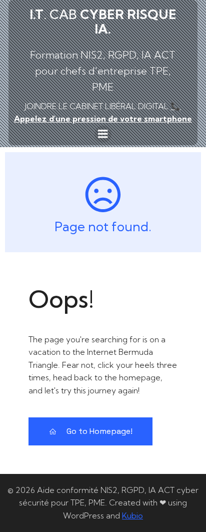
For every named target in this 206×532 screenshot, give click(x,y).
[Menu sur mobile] (103, 134)
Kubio (132, 515)
